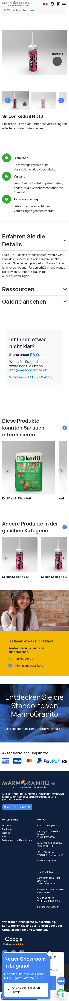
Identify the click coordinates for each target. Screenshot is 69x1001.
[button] (15, 100)
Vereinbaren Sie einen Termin (25, 990)
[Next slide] (61, 100)
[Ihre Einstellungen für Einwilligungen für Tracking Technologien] (62, 994)
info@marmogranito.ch (28, 370)
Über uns (6, 825)
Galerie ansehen (24, 301)
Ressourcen (18, 289)
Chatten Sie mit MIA (15, 807)
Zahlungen (7, 829)
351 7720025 (54, 901)
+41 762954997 (25, 659)
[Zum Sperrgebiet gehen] (52, 4)
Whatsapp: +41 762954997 (30, 377)
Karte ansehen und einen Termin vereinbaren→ (34, 729)
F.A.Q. (35, 354)
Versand (6, 833)
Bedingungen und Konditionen (17, 840)
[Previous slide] (5, 558)
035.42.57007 (47, 898)
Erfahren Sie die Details (23, 240)
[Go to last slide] (8, 100)
